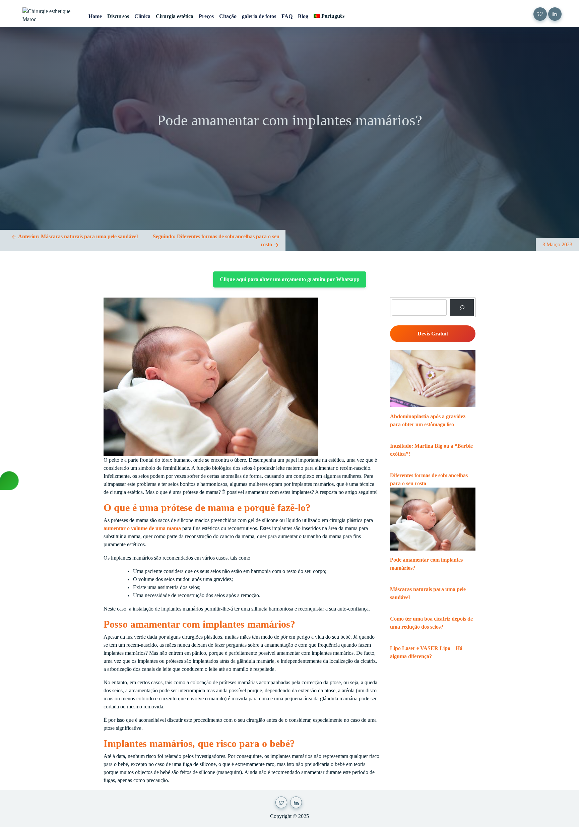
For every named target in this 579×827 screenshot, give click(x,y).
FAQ (287, 16)
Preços (206, 16)
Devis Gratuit (432, 333)
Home (95, 16)
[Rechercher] (462, 307)
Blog (303, 16)
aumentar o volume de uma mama (142, 528)
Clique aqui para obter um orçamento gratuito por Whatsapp (290, 279)
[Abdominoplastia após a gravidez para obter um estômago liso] (432, 378)
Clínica (142, 16)
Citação (228, 16)
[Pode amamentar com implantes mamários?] (432, 519)
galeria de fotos (259, 16)
